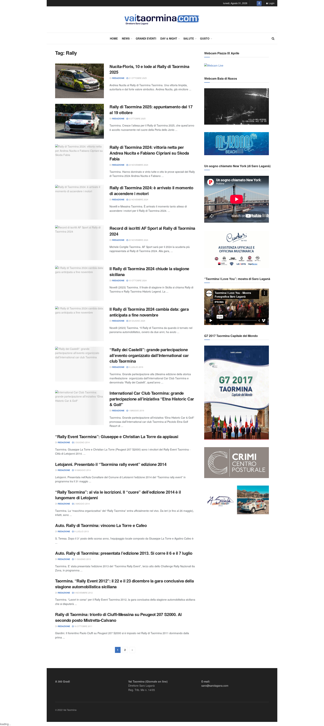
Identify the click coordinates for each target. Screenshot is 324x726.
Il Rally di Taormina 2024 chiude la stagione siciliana (149, 271)
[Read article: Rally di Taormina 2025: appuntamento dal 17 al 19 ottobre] (79, 121)
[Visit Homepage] (162, 19)
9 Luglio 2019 (135, 366)
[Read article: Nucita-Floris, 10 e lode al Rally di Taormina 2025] (79, 81)
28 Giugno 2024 (136, 320)
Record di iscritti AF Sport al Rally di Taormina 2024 (152, 231)
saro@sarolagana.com (214, 685)
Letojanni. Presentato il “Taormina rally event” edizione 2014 (110, 464)
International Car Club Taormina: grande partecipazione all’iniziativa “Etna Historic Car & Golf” (152, 399)
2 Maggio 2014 (82, 503)
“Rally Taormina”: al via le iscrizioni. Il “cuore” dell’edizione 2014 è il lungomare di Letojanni (118, 495)
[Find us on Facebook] (259, 3)
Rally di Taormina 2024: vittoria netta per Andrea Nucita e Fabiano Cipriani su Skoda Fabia (149, 153)
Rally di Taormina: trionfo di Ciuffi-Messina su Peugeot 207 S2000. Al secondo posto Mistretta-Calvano (118, 617)
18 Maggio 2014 (82, 470)
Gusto (204, 38)
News (126, 38)
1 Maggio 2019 (136, 410)
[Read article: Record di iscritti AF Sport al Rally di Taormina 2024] (79, 242)
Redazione (118, 78)
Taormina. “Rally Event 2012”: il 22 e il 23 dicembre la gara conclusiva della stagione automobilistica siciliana (124, 584)
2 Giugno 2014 (82, 442)
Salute (188, 38)
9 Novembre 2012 (83, 592)
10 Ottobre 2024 (137, 280)
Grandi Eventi (146, 38)
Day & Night (168, 38)
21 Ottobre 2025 (137, 77)
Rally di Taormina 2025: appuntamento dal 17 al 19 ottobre (151, 109)
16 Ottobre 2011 (83, 626)
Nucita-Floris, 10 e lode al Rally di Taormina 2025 (149, 69)
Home (114, 38)
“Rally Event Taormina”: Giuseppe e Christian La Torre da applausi (116, 436)
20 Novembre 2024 (138, 239)
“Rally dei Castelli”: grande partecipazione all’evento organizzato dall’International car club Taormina (149, 355)
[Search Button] (273, 38)
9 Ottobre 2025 (137, 118)
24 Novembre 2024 (138, 164)
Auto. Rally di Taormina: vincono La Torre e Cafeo (101, 525)
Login (271, 3)
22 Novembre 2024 (138, 199)
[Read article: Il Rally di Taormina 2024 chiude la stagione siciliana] (79, 283)
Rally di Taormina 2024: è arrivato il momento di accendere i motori (151, 190)
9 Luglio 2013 (81, 531)
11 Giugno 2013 (82, 559)
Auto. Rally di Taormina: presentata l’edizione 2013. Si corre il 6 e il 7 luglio (123, 553)
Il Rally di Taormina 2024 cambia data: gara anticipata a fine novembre (149, 312)
